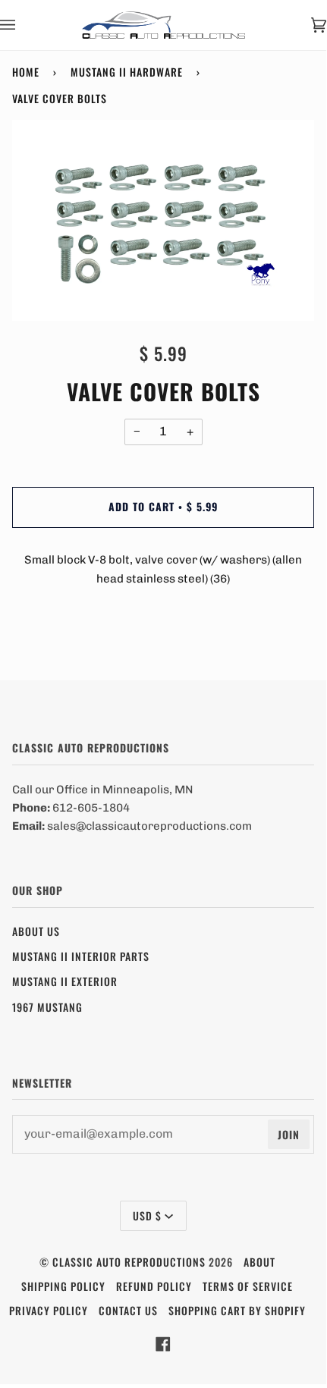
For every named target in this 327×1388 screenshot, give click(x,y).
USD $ (147, 1215)
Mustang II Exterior (65, 981)
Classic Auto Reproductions (129, 1262)
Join (289, 1134)
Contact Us (128, 1310)
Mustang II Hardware (127, 72)
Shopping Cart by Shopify (237, 1310)
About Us (36, 931)
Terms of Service (248, 1286)
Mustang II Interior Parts (80, 956)
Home (25, 72)
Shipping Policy (63, 1286)
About (259, 1262)
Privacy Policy (48, 1310)
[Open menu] (23, 25)
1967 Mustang (47, 1007)
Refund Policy (154, 1286)
